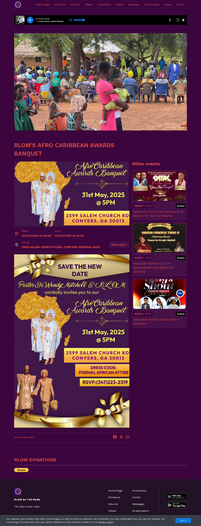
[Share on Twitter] (121, 437)
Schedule (59, 4)
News (168, 4)
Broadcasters (152, 4)
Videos (88, 4)
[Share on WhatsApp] (127, 437)
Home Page (42, 4)
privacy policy (105, 522)
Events (119, 4)
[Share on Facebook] (115, 437)
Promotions (104, 4)
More (179, 4)
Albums (75, 4)
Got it (183, 520)
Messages (133, 4)
